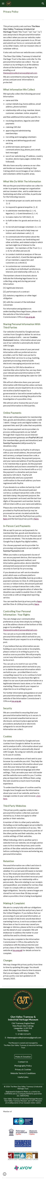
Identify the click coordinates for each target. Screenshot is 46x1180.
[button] (3, 3)
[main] (23, 11)
